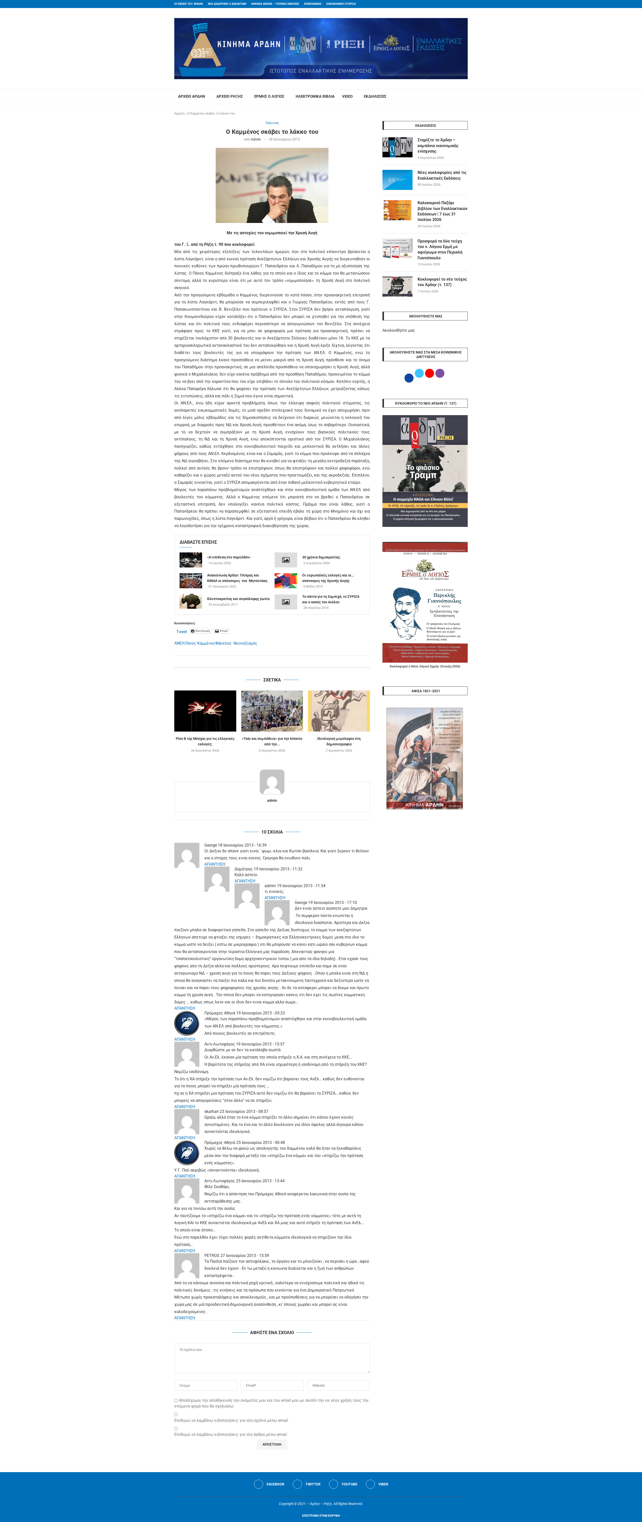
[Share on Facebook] (267, 661)
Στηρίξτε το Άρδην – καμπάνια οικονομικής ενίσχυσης (438, 146)
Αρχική (179, 113)
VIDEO (347, 96)
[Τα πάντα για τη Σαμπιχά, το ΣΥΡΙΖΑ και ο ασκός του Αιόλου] (286, 602)
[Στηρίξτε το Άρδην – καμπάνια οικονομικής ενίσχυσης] (397, 147)
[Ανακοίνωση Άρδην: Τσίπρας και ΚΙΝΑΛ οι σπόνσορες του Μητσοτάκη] (191, 580)
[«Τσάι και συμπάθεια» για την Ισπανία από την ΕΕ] (272, 711)
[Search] (465, 96)
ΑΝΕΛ (179, 643)
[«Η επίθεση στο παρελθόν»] (191, 559)
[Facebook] (456, 4)
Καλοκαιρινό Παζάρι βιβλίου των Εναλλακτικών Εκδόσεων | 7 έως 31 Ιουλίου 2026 (442, 211)
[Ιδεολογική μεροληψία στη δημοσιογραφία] (339, 711)
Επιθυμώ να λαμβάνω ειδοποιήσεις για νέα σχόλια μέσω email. (231, 1420)
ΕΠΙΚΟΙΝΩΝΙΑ (312, 4)
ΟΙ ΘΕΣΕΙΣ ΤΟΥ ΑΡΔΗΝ (188, 4)
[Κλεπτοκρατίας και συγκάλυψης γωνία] (191, 601)
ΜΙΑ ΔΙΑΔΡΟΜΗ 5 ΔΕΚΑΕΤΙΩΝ (227, 4)
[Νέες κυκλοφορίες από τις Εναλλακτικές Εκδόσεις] (397, 180)
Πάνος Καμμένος (200, 643)
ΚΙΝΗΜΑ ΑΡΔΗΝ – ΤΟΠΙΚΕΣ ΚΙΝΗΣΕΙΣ (275, 4)
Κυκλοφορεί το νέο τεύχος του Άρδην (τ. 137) (442, 282)
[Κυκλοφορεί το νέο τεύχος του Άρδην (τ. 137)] (397, 287)
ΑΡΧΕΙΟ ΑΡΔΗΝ (191, 96)
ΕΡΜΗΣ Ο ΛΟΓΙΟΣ (269, 96)
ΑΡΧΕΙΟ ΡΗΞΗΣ (229, 96)
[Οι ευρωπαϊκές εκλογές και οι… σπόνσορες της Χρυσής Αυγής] (286, 580)
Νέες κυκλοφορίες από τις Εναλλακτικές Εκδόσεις (442, 175)
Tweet (181, 631)
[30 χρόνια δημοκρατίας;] (286, 559)
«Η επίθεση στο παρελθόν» (229, 557)
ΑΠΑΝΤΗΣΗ (214, 864)
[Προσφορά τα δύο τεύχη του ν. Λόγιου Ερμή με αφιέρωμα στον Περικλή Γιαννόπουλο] (397, 249)
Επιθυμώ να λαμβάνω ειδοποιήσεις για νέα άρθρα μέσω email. (231, 1434)
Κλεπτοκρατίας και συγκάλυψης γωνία (238, 599)
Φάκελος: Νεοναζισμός (236, 643)
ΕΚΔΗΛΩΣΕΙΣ (375, 96)
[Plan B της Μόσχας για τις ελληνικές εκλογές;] (205, 711)
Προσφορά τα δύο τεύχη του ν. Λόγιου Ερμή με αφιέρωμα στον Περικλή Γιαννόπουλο (440, 249)
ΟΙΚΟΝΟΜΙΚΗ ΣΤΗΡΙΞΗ (341, 4)
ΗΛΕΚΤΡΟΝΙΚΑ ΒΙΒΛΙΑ (315, 96)
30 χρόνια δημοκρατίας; (321, 557)
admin (256, 139)
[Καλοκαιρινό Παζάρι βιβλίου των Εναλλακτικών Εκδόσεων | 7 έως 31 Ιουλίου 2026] (397, 210)
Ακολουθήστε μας (398, 330)
